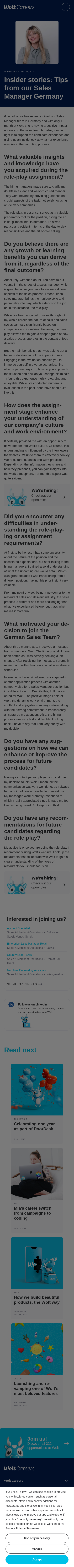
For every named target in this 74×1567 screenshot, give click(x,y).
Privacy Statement (28, 1528)
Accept (37, 1559)
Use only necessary (37, 1538)
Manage (37, 1548)
